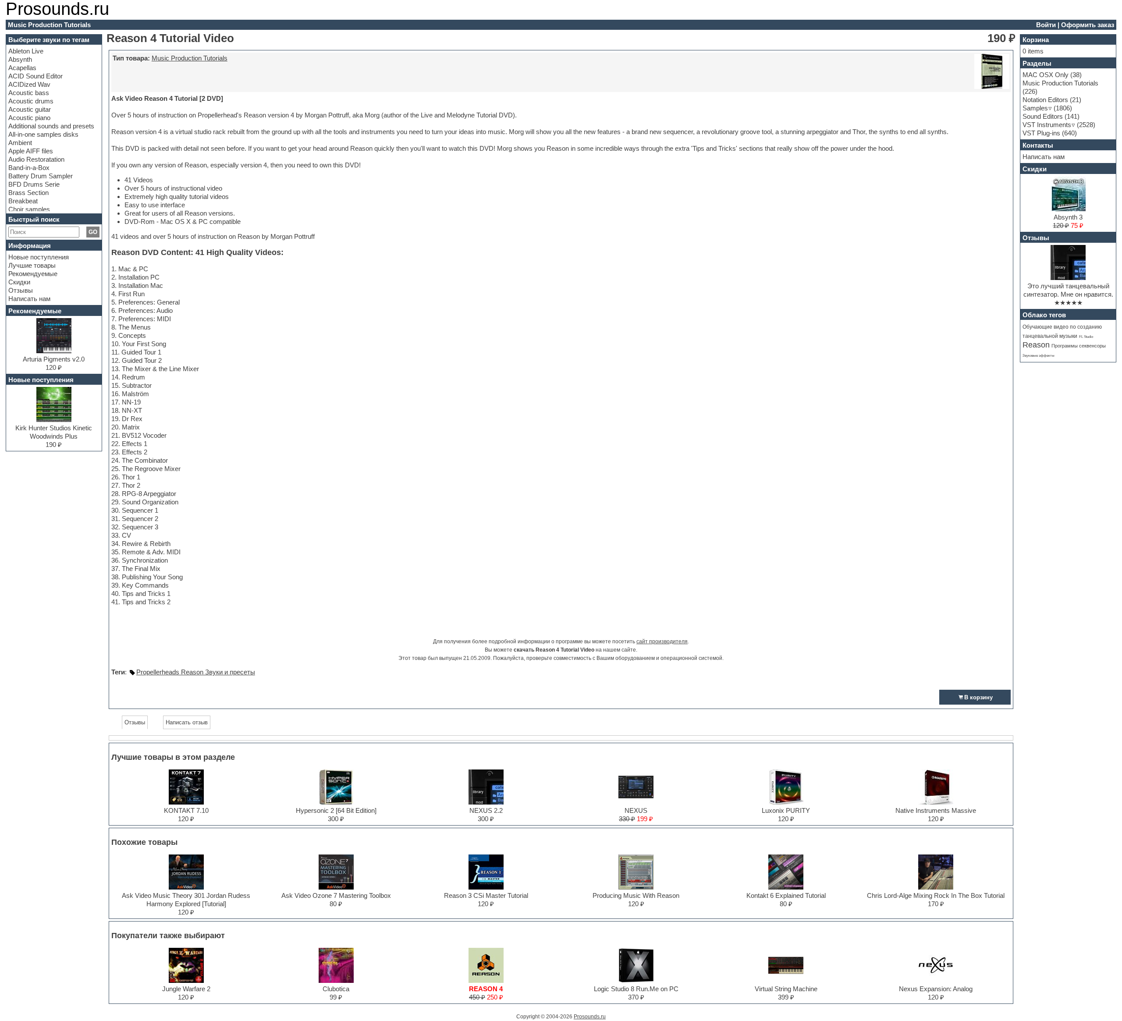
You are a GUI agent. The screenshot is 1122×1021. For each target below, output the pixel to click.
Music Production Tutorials (189, 58)
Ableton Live (25, 51)
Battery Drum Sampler (40, 176)
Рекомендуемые (32, 273)
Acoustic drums (30, 101)
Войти (1046, 24)
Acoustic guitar (29, 109)
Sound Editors (1043, 116)
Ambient (20, 142)
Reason (1036, 344)
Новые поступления (38, 257)
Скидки (19, 282)
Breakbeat (23, 201)
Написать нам (29, 298)
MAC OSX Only (1046, 74)
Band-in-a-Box (29, 167)
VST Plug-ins (1041, 133)
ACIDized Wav (29, 84)
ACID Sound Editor (35, 76)
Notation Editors (1045, 99)
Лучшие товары (32, 265)
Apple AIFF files (30, 151)
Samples (1035, 108)
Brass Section (28, 192)
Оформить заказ (1087, 24)
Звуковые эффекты (1039, 356)
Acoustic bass (28, 92)
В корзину (978, 697)
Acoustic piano (29, 117)
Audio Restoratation (36, 159)
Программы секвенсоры (1078, 345)
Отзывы (20, 290)
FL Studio (1086, 337)
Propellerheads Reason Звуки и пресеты (195, 672)
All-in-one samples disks (43, 134)
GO (93, 232)
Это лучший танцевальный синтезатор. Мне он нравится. (1068, 290)
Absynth (20, 59)
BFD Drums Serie (34, 184)
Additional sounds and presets (51, 126)
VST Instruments (1047, 124)
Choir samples (29, 209)
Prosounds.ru (590, 1017)
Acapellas (22, 67)
